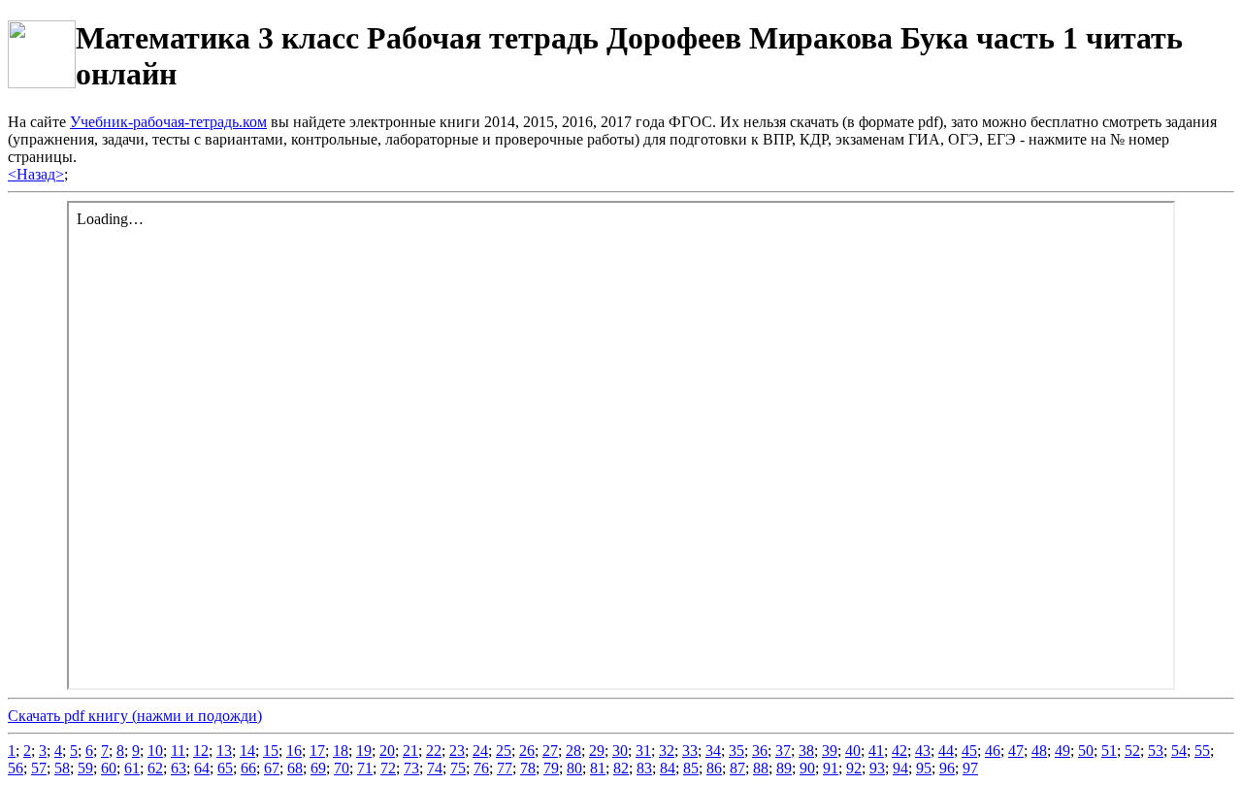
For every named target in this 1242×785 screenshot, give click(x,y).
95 (924, 768)
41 (876, 750)
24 (480, 750)
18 (340, 750)
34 (713, 750)
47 (1016, 750)
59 (85, 768)
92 (854, 768)
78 (528, 768)
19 (364, 750)
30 (620, 750)
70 (341, 768)
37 (783, 750)
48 (1039, 750)
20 (387, 750)
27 (550, 750)
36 (760, 750)
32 (666, 750)
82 (621, 768)
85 (691, 768)
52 (1132, 750)
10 (155, 750)
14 (247, 750)
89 (784, 768)
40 (853, 750)
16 (294, 750)
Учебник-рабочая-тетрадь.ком (168, 122)
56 (15, 768)
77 (504, 768)
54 (1179, 750)
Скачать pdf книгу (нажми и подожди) (135, 715)
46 (992, 750)
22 (433, 750)
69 (318, 768)
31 (643, 750)
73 (411, 768)
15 (270, 750)
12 (201, 750)
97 (970, 768)
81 (597, 768)
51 (1109, 750)
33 (690, 750)
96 (947, 768)
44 (946, 750)
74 (434, 768)
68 (295, 768)
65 (225, 768)
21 (410, 750)
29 (597, 750)
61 (132, 768)
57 (39, 768)
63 (178, 768)
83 (644, 768)
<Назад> (36, 174)
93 (877, 768)
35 (736, 750)
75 (458, 768)
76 (481, 768)
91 (830, 768)
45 (969, 750)
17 (317, 750)
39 (829, 750)
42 (899, 750)
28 (573, 750)
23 (457, 750)
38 (806, 750)
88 (760, 768)
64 (202, 768)
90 (807, 768)
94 (900, 768)
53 (1155, 750)
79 (551, 768)
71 (365, 768)
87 (737, 768)
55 (1202, 750)
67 (271, 768)
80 (574, 768)
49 (1062, 750)
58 (62, 768)
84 (667, 768)
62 (155, 768)
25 (503, 750)
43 (923, 750)
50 (1086, 750)
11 (178, 750)
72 (388, 768)
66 (248, 768)
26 (527, 750)
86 (714, 768)
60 (108, 768)
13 (224, 750)
